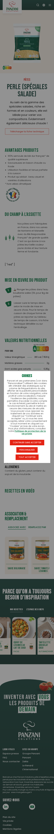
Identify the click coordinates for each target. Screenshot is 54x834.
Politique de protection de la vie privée (30, 432)
